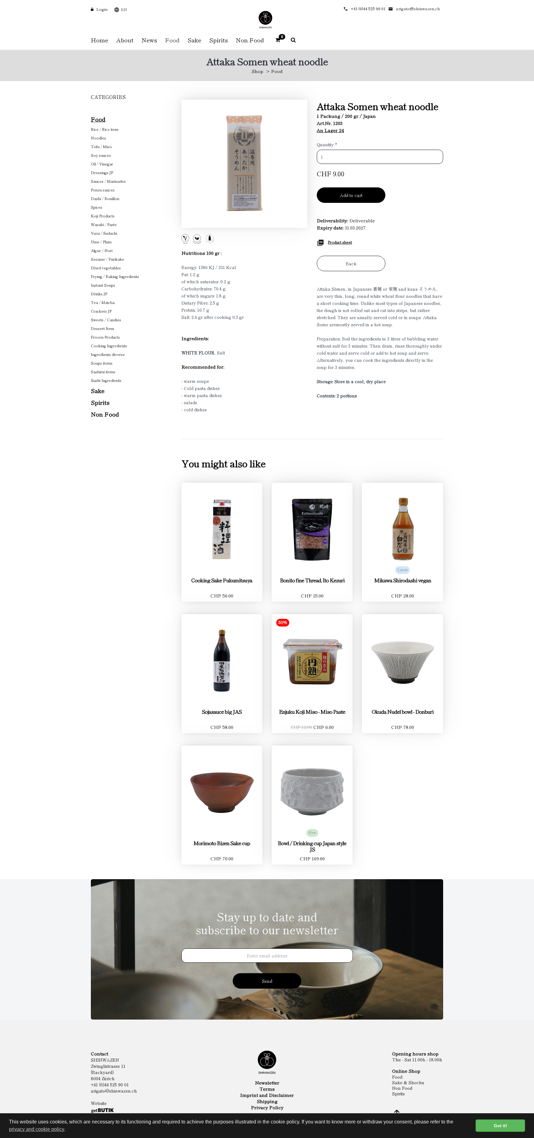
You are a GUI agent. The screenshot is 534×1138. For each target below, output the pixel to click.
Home (99, 40)
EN (124, 9)
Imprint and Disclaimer (267, 1095)
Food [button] (172, 40)
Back (351, 263)
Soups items (101, 363)
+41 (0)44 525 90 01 (368, 8)
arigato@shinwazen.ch (418, 8)
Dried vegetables (106, 267)
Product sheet (340, 242)
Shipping (267, 1101)
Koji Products (103, 215)
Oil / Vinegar (102, 163)
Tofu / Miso (101, 146)
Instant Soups (103, 285)
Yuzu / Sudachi (104, 233)
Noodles (98, 137)
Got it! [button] (500, 1125)
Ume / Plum (101, 241)
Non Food (105, 414)
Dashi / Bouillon (105, 198)
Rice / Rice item (104, 129)
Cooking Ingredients (109, 345)
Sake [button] (194, 40)
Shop (257, 71)
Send (267, 981)
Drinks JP (99, 293)
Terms (267, 1089)
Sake (97, 390)
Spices (96, 207)
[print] (320, 242)
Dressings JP (102, 172)
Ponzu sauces (103, 189)
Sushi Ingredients (106, 380)
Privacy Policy (267, 1107)
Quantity (327, 144)
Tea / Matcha (103, 302)
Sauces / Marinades (108, 181)
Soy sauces (101, 155)
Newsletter (267, 1083)
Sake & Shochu (408, 1082)
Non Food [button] (250, 40)
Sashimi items (103, 371)
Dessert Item (102, 328)
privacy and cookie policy (36, 1129)
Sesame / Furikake (107, 259)
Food (277, 71)
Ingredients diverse (108, 354)
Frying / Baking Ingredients (115, 276)
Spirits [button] (218, 40)
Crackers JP (101, 311)
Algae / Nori (101, 250)
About (125, 40)
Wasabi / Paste (104, 224)
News (149, 40)
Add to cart (351, 195)
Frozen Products (105, 337)
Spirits (100, 402)
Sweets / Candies (106, 319)
